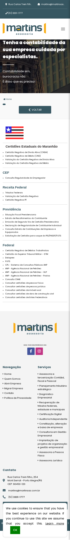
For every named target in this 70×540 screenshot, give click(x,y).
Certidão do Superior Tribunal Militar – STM (26, 254)
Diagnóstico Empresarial (45, 395)
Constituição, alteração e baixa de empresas (52, 425)
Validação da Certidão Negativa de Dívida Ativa (29, 159)
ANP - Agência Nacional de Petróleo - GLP (26, 272)
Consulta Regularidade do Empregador (25, 177)
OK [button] (15, 530)
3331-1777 (15, 13)
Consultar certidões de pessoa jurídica (25, 286)
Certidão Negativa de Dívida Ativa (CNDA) (26, 152)
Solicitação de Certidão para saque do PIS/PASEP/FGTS (33, 235)
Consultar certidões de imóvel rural (23, 290)
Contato (9, 393)
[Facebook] (31, 351)
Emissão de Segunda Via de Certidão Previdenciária (32, 221)
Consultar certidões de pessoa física (24, 282)
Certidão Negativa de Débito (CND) (23, 155)
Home (9, 99)
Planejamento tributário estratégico (52, 387)
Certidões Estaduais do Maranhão (32, 146)
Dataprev (9, 257)
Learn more (54, 523)
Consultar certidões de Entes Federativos (26, 297)
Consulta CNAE (12, 279)
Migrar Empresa (13, 388)
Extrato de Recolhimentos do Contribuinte (26, 218)
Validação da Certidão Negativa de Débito (27, 163)
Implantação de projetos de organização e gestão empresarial (52, 444)
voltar (36, 110)
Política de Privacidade (17, 398)
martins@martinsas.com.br (24, 490)
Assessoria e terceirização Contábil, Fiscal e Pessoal (51, 377)
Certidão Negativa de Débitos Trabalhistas (27, 250)
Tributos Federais (14, 192)
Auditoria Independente (53, 419)
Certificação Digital (50, 414)
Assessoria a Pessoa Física (51, 453)
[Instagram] (39, 351)
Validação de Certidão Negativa (21, 196)
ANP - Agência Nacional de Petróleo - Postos (27, 275)
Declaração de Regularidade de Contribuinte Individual (33, 225)
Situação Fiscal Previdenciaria (20, 214)
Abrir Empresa (12, 383)
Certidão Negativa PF (16, 199)
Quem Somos (12, 379)
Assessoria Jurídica (50, 460)
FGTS (7, 261)
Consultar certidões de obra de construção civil (29, 293)
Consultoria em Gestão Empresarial (52, 433)
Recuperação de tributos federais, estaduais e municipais (51, 406)
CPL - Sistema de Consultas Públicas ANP (26, 264)
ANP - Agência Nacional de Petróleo (23, 268)
